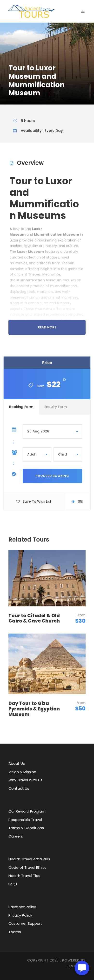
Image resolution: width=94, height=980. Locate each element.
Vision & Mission (22, 771)
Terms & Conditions (26, 827)
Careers (15, 836)
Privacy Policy (20, 915)
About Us (16, 763)
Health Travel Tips (24, 875)
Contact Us (18, 788)
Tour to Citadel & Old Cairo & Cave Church (34, 618)
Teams (14, 931)
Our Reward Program (27, 811)
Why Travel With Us (25, 780)
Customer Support (25, 923)
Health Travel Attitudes (29, 859)
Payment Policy (22, 906)
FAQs (12, 884)
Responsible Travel (25, 819)
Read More (47, 327)
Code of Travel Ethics (27, 867)
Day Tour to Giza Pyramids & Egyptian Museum (34, 709)
